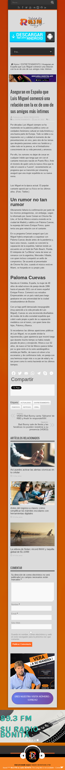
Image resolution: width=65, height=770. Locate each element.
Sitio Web (15, 623)
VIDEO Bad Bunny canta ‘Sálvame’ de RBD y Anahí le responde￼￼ (35, 416)
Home (16, 64)
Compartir (22, 379)
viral (36, 407)
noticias (27, 407)
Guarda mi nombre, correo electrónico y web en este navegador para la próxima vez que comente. (31, 636)
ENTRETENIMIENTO (31, 64)
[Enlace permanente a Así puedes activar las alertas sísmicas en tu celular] (32, 466)
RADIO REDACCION (31, 117)
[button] (60, 726)
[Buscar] (52, 2)
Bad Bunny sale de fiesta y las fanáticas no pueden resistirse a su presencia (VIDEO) (30, 426)
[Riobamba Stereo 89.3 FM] (32, 25)
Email (13, 613)
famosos (16, 407)
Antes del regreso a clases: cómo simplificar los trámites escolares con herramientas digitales (29, 511)
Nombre (14, 604)
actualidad (26, 403)
